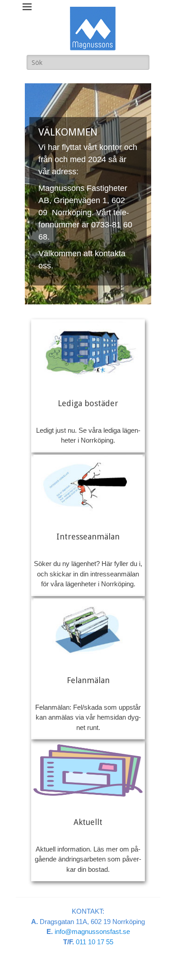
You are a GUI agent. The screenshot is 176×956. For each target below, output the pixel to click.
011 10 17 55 (94, 942)
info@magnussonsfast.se (92, 931)
